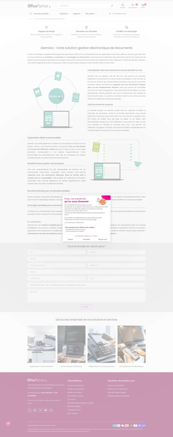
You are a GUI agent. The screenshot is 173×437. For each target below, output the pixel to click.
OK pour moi (102, 239)
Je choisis (86, 239)
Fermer (70, 239)
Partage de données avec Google (75, 229)
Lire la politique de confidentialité (74, 222)
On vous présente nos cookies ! (75, 231)
